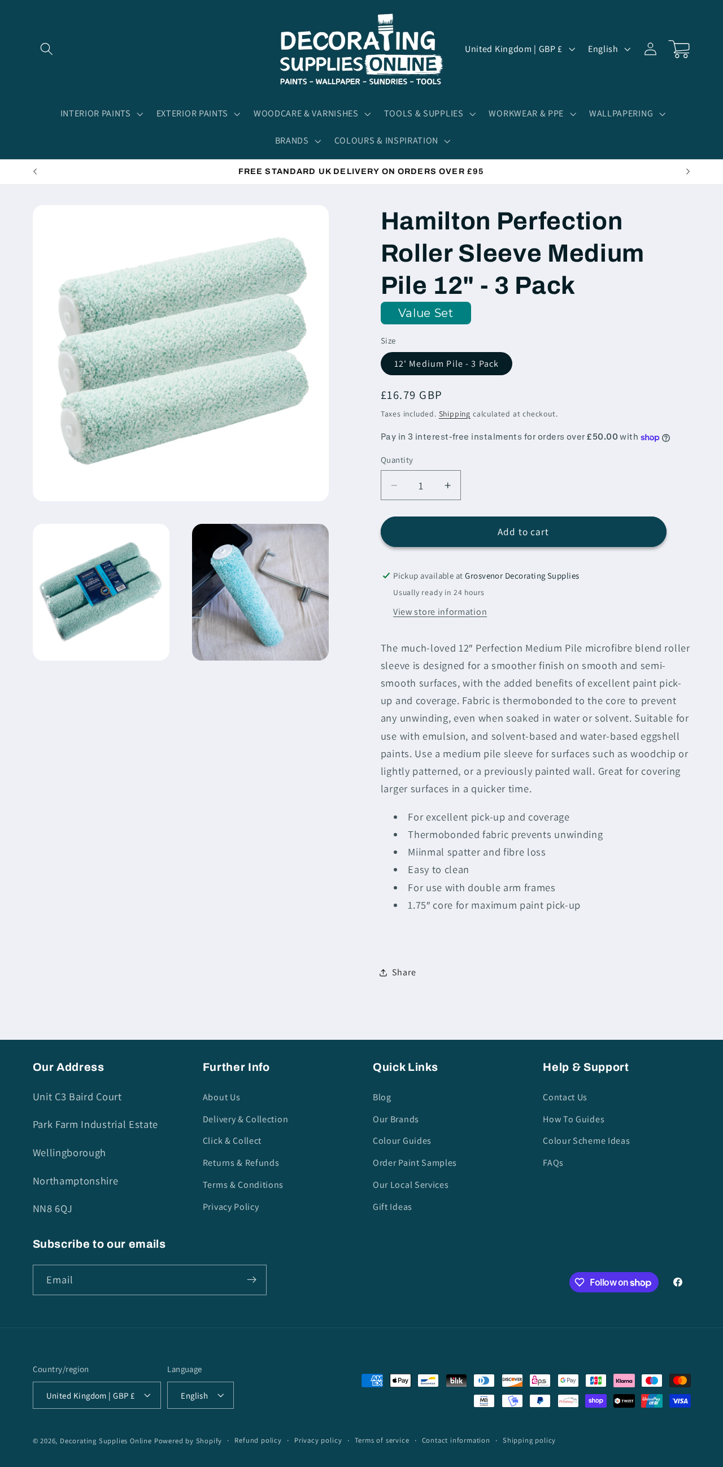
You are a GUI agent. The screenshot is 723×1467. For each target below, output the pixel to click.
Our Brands (396, 1119)
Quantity (397, 459)
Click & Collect (232, 1141)
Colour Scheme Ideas (586, 1141)
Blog (382, 1097)
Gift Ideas (392, 1206)
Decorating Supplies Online (106, 1441)
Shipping (455, 414)
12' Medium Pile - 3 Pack (446, 364)
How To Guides (573, 1119)
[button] (47, 48)
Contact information (456, 1440)
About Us (222, 1097)
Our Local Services (410, 1184)
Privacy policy (318, 1440)
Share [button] (404, 972)
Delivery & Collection (246, 1119)
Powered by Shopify (188, 1441)
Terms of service (382, 1440)
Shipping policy (529, 1440)
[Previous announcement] (35, 171)
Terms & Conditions (243, 1184)
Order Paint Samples (415, 1163)
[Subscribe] (251, 1280)
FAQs (553, 1163)
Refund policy (257, 1440)
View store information (440, 612)
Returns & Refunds (241, 1163)
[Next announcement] (688, 171)
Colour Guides (402, 1141)
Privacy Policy (231, 1206)
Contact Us (565, 1097)
